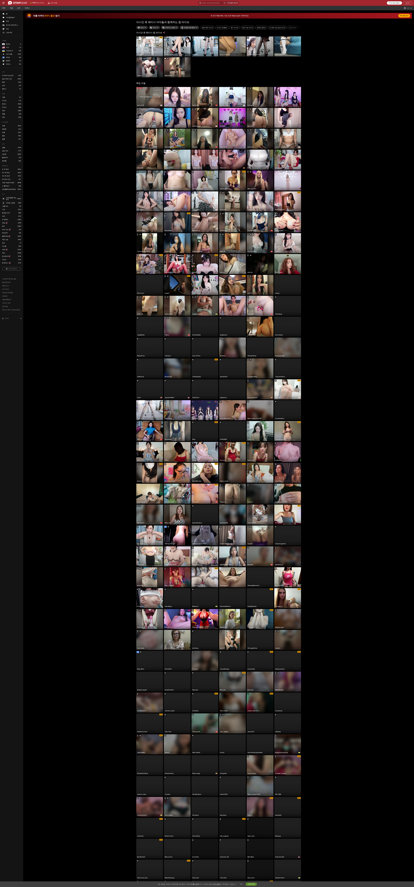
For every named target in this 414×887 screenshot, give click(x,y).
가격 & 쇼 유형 (170, 27)
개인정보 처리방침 (7, 292)
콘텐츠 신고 (5, 286)
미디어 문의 (5, 289)
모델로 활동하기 (7, 299)
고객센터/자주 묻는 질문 (9, 279)
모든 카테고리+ (12, 269)
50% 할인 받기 (404, 15)
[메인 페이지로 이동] (17, 3)
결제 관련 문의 (6, 282)
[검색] (224, 2)
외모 (142, 27)
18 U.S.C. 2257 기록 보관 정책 (11, 310)
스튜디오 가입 (6, 303)
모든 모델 (5, 306)
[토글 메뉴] (3, 3)
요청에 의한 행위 (189, 27)
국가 (154, 27)
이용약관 (4, 296)
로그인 (408, 3)
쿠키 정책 (216, 884)
